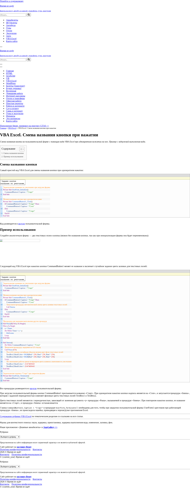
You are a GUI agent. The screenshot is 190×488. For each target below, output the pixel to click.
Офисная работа (13, 101)
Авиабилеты (12, 20)
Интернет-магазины (15, 96)
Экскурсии (11, 33)
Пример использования (13, 156)
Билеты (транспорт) (15, 86)
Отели (9, 30)
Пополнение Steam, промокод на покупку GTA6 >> (24, 126)
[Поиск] (29, 14)
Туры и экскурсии (14, 113)
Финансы (10, 116)
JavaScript (10, 76)
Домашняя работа (14, 93)
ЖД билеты (11, 22)
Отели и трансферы (15, 98)
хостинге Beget (24, 447)
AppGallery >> (50, 427)
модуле (21, 224)
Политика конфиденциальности (15, 449)
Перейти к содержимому (12, 1)
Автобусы (11, 25)
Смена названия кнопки (13, 153)
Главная (10, 71)
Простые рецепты (14, 103)
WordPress (11, 83)
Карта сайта (11, 41)
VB (7, 78)
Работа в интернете (15, 106)
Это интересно (13, 118)
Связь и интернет (14, 111)
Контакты (37, 449)
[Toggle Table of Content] (20, 149)
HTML (9, 73)
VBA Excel (11, 38)
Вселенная (11, 91)
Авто (8, 36)
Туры (8, 28)
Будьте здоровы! (13, 88)
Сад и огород (12, 108)
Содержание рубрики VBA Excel (15, 416)
